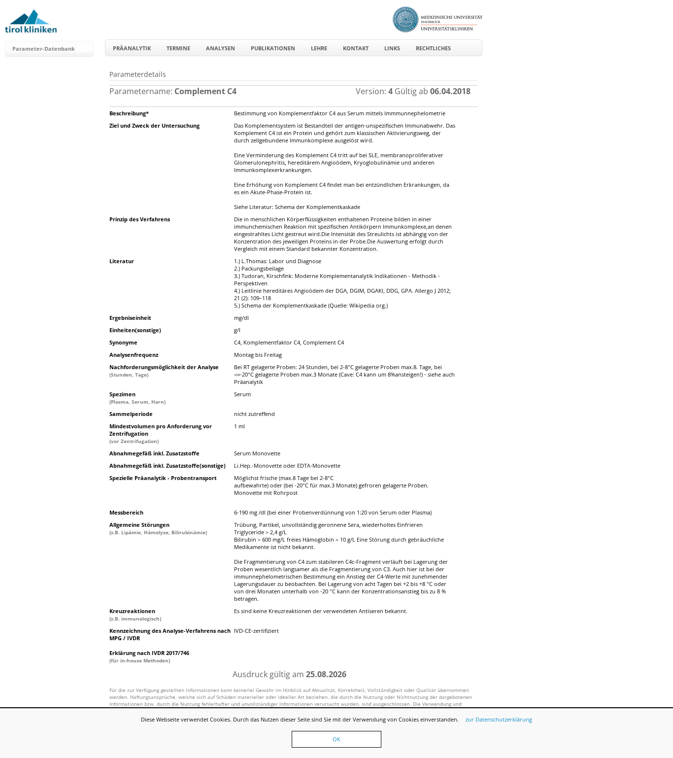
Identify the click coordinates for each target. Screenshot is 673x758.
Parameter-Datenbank (43, 48)
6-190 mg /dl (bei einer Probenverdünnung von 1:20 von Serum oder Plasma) (333, 512)
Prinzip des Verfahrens (139, 219)
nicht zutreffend (254, 413)
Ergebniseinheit (130, 317)
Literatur (121, 261)
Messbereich (126, 512)
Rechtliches (433, 48)
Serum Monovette (257, 453)
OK (336, 739)
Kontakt (356, 48)
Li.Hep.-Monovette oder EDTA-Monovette (287, 465)
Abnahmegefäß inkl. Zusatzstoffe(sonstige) (167, 465)
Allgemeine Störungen (158, 528)
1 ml (239, 426)
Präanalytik (132, 48)
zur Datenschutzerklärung (499, 719)
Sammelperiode (131, 413)
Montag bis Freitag (258, 354)
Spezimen (137, 397)
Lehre (319, 48)
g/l (237, 330)
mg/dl (241, 317)
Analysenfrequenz (133, 354)
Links (392, 48)
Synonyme (123, 342)
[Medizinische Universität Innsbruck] (437, 30)
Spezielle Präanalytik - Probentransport (163, 478)
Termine (178, 48)
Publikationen (273, 48)
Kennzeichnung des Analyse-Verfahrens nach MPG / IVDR (170, 634)
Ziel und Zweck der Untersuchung (154, 125)
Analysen (220, 48)
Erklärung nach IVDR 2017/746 (149, 656)
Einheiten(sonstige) (135, 330)
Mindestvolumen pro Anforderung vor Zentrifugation (160, 433)
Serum (242, 394)
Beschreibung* (129, 113)
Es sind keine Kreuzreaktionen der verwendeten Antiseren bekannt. (320, 611)
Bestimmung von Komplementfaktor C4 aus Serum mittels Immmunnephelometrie (339, 113)
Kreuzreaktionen (135, 614)
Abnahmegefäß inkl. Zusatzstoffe (154, 453)
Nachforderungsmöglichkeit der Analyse (164, 370)
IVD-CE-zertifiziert (256, 630)
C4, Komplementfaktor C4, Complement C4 (289, 342)
